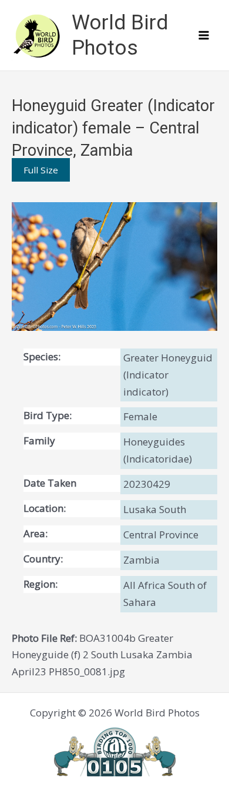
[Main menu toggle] (204, 35)
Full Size (40, 170)
